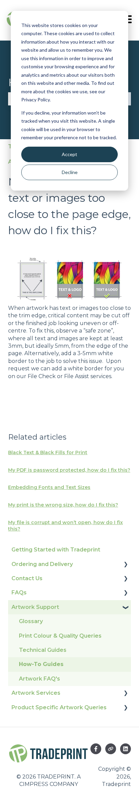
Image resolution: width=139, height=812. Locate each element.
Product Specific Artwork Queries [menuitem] (59, 707)
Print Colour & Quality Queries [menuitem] (60, 636)
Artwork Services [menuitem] (35, 693)
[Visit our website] (110, 748)
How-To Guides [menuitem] (41, 664)
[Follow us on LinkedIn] (125, 748)
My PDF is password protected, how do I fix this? (69, 470)
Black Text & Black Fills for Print (47, 452)
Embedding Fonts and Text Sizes (49, 487)
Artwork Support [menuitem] (35, 607)
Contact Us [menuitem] (27, 578)
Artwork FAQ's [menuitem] (39, 678)
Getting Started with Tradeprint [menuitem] (55, 549)
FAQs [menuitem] (19, 592)
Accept (69, 154)
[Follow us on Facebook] (95, 748)
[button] (125, 565)
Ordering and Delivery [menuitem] (42, 564)
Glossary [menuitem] (31, 621)
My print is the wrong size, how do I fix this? (63, 505)
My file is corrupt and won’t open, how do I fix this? (65, 525)
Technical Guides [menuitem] (42, 650)
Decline (70, 172)
